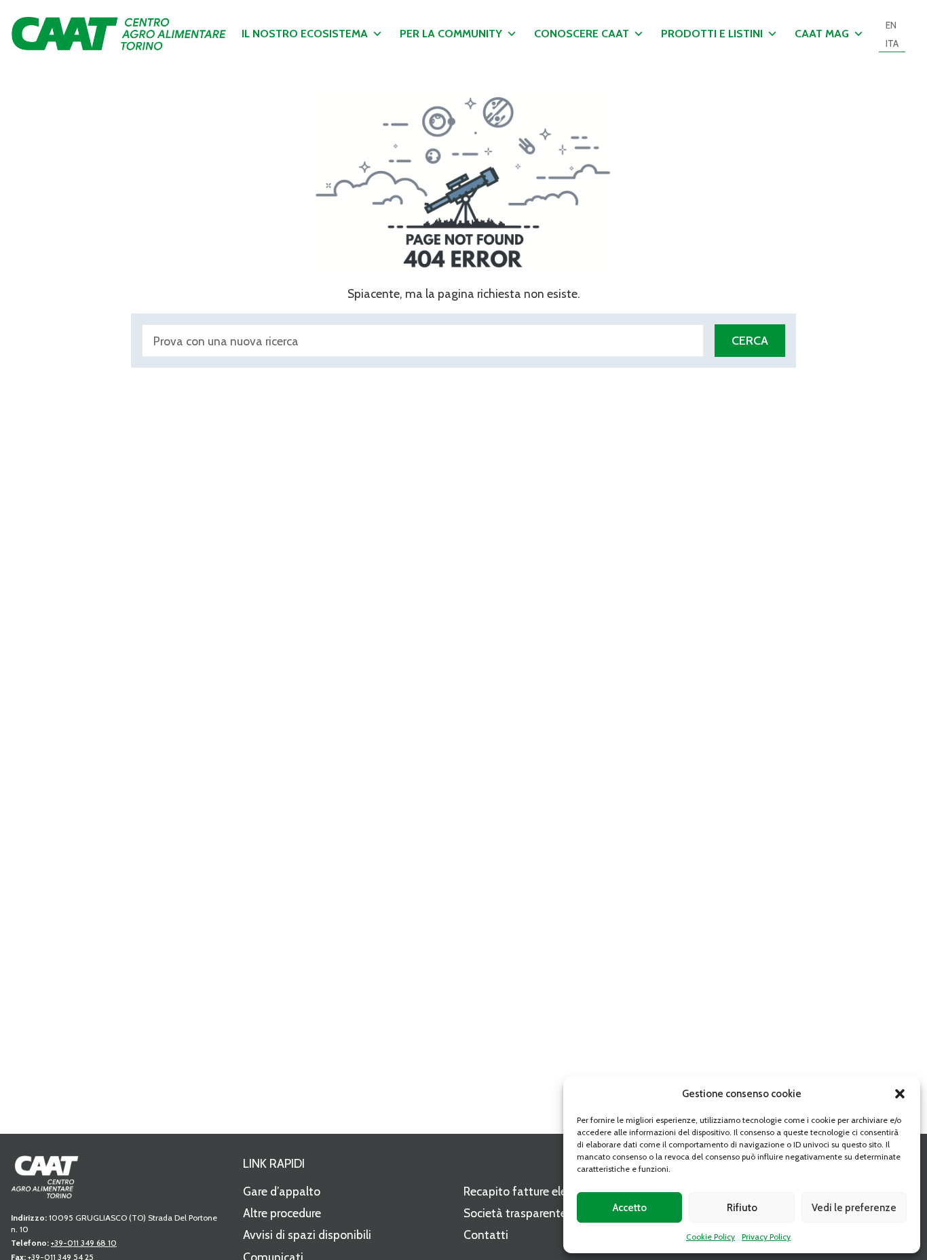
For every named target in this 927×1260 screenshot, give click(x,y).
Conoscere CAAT (581, 33)
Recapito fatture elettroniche (538, 1191)
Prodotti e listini (712, 33)
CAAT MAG (822, 33)
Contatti (485, 1234)
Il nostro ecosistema (305, 33)
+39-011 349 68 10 (84, 1243)
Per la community (451, 33)
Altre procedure (282, 1213)
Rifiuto (742, 1208)
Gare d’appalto (281, 1191)
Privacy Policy (766, 1237)
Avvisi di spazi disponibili (307, 1234)
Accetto (630, 1208)
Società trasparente (515, 1213)
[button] (900, 1094)
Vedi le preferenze (854, 1208)
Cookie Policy (710, 1237)
